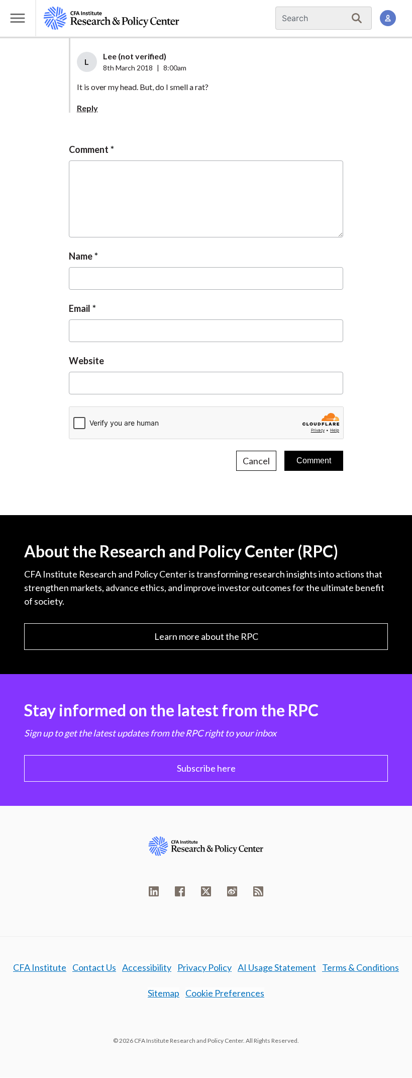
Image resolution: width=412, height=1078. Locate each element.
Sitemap (163, 993)
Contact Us (94, 967)
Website (86, 360)
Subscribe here (206, 768)
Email (79, 308)
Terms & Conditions (360, 967)
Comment (89, 149)
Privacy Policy (204, 967)
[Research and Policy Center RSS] (258, 891)
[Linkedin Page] (154, 891)
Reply (87, 108)
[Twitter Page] (206, 891)
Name (80, 256)
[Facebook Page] (180, 891)
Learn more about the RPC (206, 636)
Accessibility (146, 967)
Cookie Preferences (224, 993)
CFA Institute (39, 967)
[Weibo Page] (232, 891)
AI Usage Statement (277, 967)
